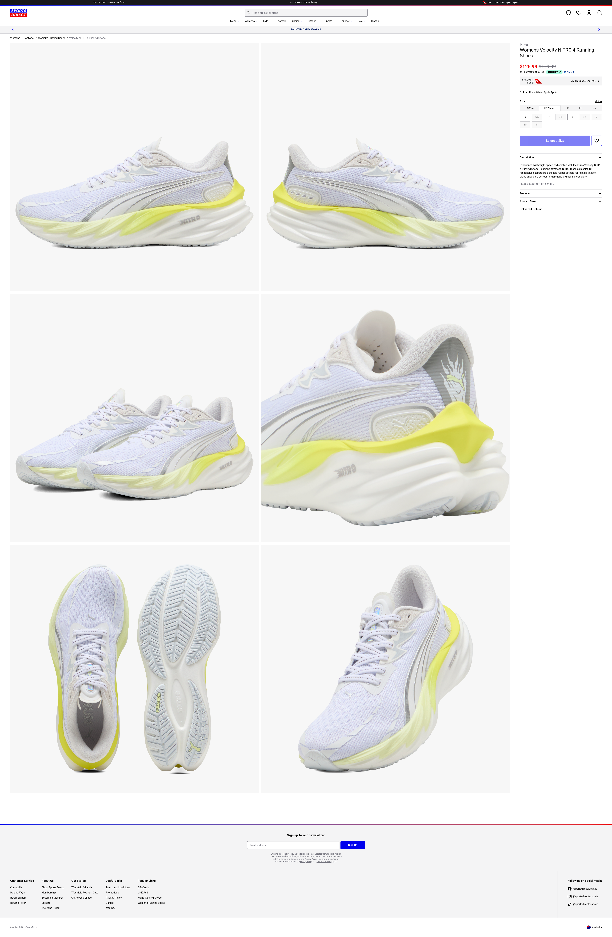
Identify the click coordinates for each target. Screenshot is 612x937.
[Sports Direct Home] (18, 13)
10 (525, 124)
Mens (233, 21)
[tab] (529, 108)
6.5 (537, 116)
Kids (265, 21)
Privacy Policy (114, 897)
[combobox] (306, 13)
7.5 (560, 116)
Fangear (344, 21)
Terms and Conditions (118, 887)
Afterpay (110, 907)
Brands (375, 21)
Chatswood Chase (81, 897)
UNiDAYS (143, 892)
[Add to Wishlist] (597, 141)
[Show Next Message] (599, 29)
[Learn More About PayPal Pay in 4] (569, 72)
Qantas (110, 902)
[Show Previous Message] (13, 29)
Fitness (312, 21)
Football (281, 21)
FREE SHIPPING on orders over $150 (108, 2)
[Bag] (599, 13)
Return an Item (18, 897)
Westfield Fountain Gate (84, 892)
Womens (250, 21)
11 (537, 124)
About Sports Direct (53, 887)
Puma (524, 45)
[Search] (248, 13)
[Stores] (568, 13)
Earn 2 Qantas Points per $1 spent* (503, 2)
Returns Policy (18, 902)
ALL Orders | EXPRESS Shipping (303, 2)
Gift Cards (143, 887)
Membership (49, 892)
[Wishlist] (579, 13)
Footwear (29, 38)
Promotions (112, 892)
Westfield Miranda (81, 887)
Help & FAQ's (17, 892)
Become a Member (52, 897)
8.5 (584, 116)
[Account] (589, 13)
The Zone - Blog (51, 907)
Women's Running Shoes (51, 38)
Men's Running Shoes (150, 897)
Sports (328, 21)
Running (295, 21)
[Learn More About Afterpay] (554, 72)
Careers (46, 902)
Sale (360, 21)
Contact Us (16, 887)
